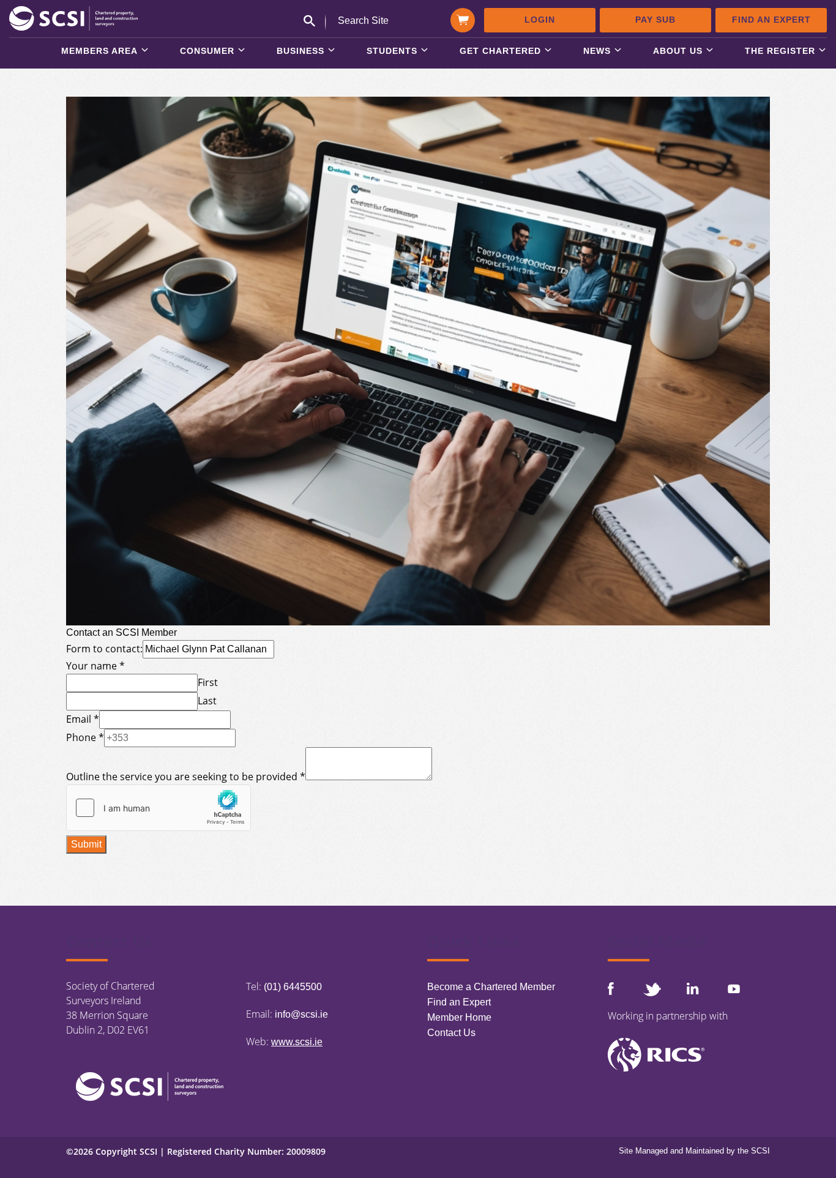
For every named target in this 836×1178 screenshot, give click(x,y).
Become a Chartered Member (491, 987)
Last (207, 700)
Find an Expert (771, 19)
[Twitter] (652, 989)
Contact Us (451, 1032)
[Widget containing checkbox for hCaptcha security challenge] (158, 808)
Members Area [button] (99, 51)
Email (82, 719)
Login (539, 19)
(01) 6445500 (293, 987)
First (208, 682)
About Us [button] (678, 51)
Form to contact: (104, 648)
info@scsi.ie (301, 1014)
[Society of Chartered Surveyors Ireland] (73, 17)
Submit (86, 844)
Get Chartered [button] (500, 51)
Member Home (459, 1017)
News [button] (597, 51)
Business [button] (300, 51)
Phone (85, 737)
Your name (95, 666)
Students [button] (392, 51)
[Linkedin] (693, 988)
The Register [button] (780, 51)
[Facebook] (611, 988)
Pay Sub (655, 19)
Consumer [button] (207, 51)
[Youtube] (734, 988)
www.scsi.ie (297, 1042)
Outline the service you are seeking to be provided (185, 776)
